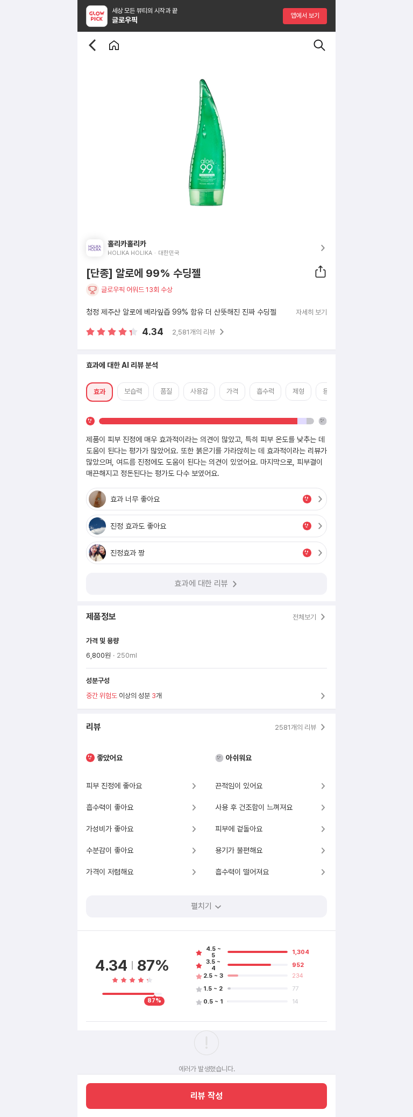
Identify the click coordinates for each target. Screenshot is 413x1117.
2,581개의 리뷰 (193, 332)
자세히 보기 (311, 312)
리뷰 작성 (206, 1096)
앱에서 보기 (305, 15)
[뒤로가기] (92, 45)
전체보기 (304, 617)
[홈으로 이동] (114, 45)
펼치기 (201, 906)
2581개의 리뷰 (295, 727)
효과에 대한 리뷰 (201, 583)
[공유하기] (320, 271)
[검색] (319, 45)
